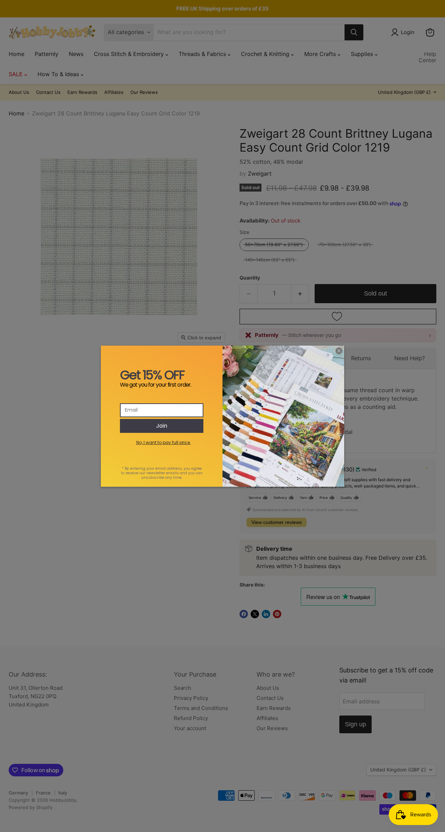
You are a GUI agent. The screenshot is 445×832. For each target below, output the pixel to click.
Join (161, 426)
